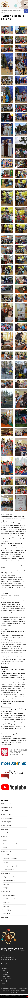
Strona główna (5, 10)
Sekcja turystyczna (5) (11, 866)
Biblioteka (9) (7, 884)
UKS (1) (5, 847)
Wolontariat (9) (7, 913)
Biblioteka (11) (7, 906)
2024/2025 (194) (6, 811)
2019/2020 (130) (6, 829)
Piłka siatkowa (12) (10, 869)
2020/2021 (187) (6, 825)
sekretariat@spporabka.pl (9, 959)
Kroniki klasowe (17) (9, 880)
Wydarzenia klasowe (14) (10, 844)
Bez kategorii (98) (7, 818)
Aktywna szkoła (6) (8, 877)
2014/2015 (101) (6, 910)
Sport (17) (6, 840)
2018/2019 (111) (6, 836)
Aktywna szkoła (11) (9, 895)
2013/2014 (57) (6, 917)
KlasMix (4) (6, 902)
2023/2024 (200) (7, 807)
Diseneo (17, 990)
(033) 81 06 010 (9, 957)
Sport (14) (6, 833)
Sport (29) (6, 855)
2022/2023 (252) (6, 803)
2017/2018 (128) (6, 851)
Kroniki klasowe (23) (9, 899)
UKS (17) (5, 862)
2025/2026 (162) (6, 814)
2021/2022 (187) (6, 822)
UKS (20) (6, 888)
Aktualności (13, 10)
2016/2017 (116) (6, 873)
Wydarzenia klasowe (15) (10, 858)
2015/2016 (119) (6, 891)
